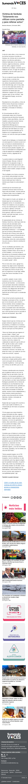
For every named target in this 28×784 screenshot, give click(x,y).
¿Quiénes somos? (6, 781)
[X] (14, 497)
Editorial (3, 774)
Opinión (11, 772)
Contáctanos (15, 781)
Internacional (4, 772)
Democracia (4, 770)
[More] (20, 497)
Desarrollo (12, 770)
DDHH (17, 770)
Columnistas (18, 772)
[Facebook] (12, 497)
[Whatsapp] (17, 497)
